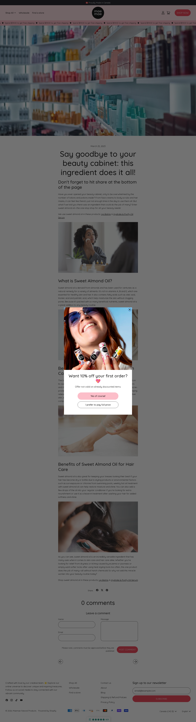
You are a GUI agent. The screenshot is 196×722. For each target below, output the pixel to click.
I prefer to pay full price (98, 404)
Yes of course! (98, 396)
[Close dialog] (130, 309)
